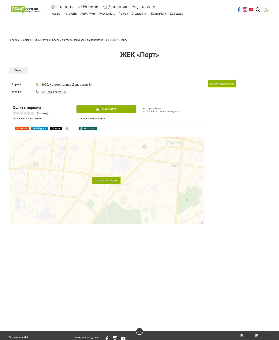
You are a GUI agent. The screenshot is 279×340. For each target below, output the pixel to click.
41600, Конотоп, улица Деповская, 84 (66, 84)
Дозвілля (147, 6)
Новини (91, 6)
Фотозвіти (70, 13)
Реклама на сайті (18, 337)
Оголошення (139, 13)
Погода (123, 13)
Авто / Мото (88, 13)
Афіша (56, 13)
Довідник (117, 6)
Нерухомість (107, 13)
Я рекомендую (108, 108)
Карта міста (158, 13)
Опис (18, 70)
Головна (64, 6)
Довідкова (176, 13)
